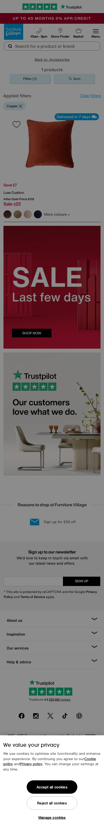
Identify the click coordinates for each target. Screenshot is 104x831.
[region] (52, 783)
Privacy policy (31, 763)
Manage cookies (52, 817)
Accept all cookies (52, 787)
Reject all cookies (52, 803)
